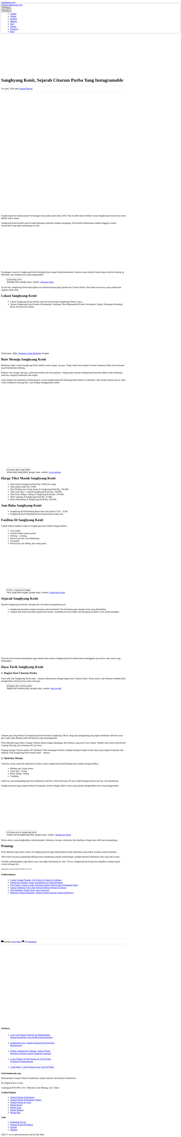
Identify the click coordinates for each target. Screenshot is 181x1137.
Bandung (32, 941)
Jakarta (13, 26)
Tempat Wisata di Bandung (22, 1097)
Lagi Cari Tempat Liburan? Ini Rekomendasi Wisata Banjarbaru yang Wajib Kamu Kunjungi (31, 1036)
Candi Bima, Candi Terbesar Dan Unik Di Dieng (32, 1067)
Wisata (13, 16)
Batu (12, 31)
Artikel (13, 14)
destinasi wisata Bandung (29, 353)
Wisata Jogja (15, 1107)
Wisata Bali (15, 1112)
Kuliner (13, 19)
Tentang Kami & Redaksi (21, 1124)
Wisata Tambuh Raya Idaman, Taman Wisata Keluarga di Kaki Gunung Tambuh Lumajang (30, 1052)
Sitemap (13, 1130)
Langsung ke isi (8, 2)
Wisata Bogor (16, 1105)
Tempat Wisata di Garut (20, 1102)
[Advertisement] (63, 55)
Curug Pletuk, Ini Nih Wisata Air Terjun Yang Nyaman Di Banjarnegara (30, 1060)
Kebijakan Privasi (18, 1122)
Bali (12, 24)
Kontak (13, 1127)
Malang (13, 21)
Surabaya (14, 29)
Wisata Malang (16, 1110)
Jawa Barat (17, 941)
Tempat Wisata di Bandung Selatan (25, 1100)
